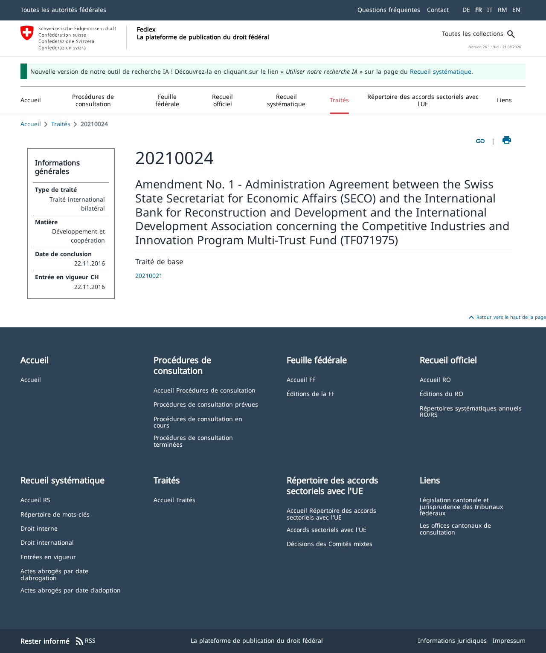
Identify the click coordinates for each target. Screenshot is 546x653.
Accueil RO (435, 379)
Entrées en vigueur (48, 556)
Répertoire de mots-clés (55, 513)
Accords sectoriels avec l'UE (326, 529)
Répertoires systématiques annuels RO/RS (471, 411)
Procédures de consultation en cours (198, 422)
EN (516, 10)
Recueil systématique (440, 71)
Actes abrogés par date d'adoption (70, 589)
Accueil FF (301, 379)
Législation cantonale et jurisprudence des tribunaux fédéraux (461, 506)
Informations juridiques (452, 640)
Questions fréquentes (388, 10)
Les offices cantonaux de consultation (455, 528)
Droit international (47, 542)
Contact (438, 10)
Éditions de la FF (310, 393)
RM (502, 10)
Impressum (509, 640)
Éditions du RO (441, 393)
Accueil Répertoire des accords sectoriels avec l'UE (331, 513)
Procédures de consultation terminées (193, 440)
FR (478, 10)
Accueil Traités (174, 499)
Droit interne (39, 528)
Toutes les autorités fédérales (63, 10)
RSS (85, 641)
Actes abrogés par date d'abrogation (54, 574)
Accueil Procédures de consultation (205, 389)
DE (466, 10)
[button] (93, 100)
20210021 (149, 276)
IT (490, 10)
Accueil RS (35, 499)
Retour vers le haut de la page (506, 317)
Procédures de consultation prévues (206, 403)
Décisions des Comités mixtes (329, 543)
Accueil (30, 124)
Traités (60, 124)
